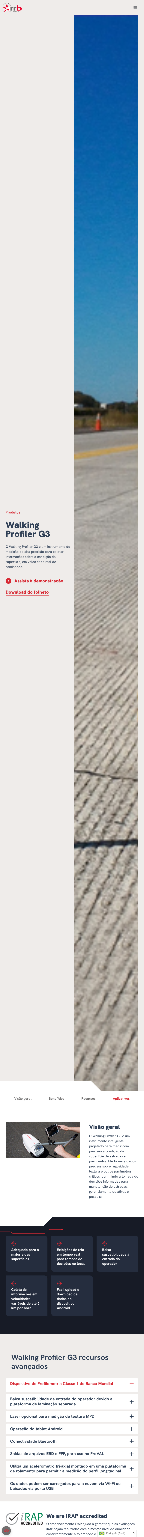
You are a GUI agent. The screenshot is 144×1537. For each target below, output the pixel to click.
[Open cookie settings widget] (6, 1530)
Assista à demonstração (38, 581)
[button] (135, 7)
